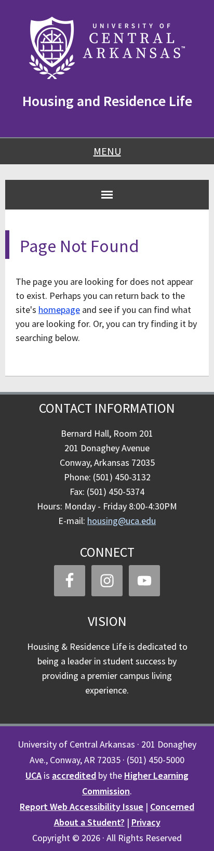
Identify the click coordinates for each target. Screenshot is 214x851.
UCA (33, 775)
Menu (107, 151)
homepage (59, 310)
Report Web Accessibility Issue (81, 807)
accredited (74, 775)
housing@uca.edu (121, 521)
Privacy (145, 822)
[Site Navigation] (107, 194)
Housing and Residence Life (107, 100)
